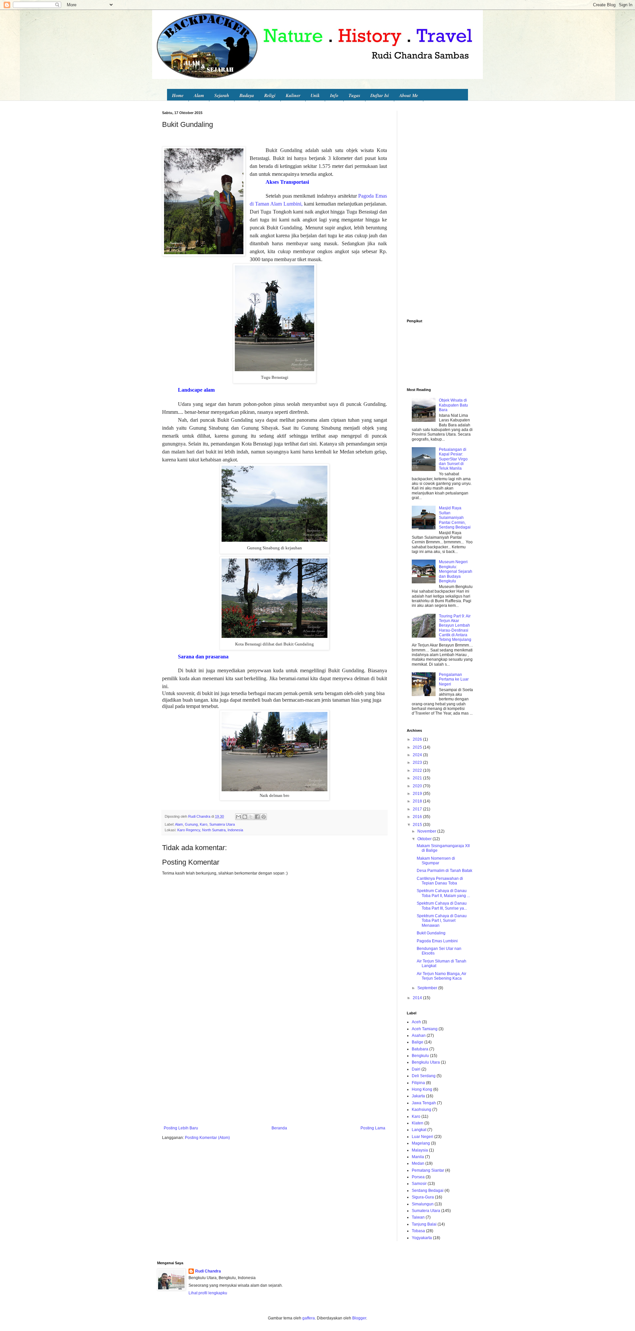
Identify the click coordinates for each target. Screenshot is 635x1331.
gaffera (308, 1318)
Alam (199, 95)
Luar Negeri (422, 1136)
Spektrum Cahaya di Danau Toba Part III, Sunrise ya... (442, 905)
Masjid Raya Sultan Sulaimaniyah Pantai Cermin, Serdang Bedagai (455, 517)
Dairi (416, 1069)
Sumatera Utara (222, 824)
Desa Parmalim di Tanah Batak (444, 870)
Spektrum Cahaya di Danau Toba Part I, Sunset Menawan (442, 921)
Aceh (416, 1022)
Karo (203, 824)
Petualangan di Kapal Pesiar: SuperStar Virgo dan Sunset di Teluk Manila (453, 459)
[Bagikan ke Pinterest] (263, 816)
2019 (418, 793)
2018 (418, 801)
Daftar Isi (379, 95)
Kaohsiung (421, 1109)
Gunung (191, 824)
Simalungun (423, 1204)
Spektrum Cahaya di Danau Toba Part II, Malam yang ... (443, 893)
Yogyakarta (422, 1237)
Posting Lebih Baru (181, 1128)
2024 (418, 755)
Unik (315, 95)
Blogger (359, 1318)
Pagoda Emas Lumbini (437, 941)
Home (178, 95)
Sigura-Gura (423, 1197)
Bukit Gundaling (431, 933)
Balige (417, 1042)
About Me (408, 95)
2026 (418, 739)
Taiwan (418, 1217)
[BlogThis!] (244, 816)
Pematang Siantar (428, 1170)
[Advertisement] (274, 1071)
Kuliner (293, 95)
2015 (418, 824)
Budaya (246, 95)
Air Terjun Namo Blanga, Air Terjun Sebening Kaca (441, 976)
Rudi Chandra (208, 1271)
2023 (418, 762)
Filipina (418, 1082)
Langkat (419, 1129)
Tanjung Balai (424, 1224)
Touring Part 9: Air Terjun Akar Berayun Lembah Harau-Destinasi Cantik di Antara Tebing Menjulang (455, 628)
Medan (418, 1163)
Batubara (420, 1049)
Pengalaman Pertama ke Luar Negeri (454, 679)
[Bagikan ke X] (251, 816)
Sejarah (221, 95)
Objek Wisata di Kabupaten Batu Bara (453, 405)
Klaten (417, 1123)
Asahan (419, 1035)
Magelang (421, 1143)
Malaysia (420, 1150)
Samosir (419, 1183)
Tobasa (418, 1231)
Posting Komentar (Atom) (207, 1137)
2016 (418, 816)
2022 (418, 770)
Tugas (354, 95)
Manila (418, 1157)
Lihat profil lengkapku (208, 1293)
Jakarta (418, 1096)
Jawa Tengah (424, 1103)
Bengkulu (420, 1055)
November (427, 831)
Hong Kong (422, 1089)
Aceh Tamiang (425, 1029)
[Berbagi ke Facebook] (257, 816)
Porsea (418, 1177)
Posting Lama (372, 1128)
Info (334, 95)
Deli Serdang (424, 1076)
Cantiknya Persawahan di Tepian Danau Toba (440, 880)
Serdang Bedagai (428, 1190)
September (427, 988)
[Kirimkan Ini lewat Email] (238, 816)
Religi (269, 95)
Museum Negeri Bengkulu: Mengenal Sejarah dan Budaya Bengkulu (455, 571)
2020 (418, 786)
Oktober (425, 839)
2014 (418, 998)
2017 (418, 809)
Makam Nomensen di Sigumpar (436, 860)
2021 (418, 778)
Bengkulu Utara (426, 1062)
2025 (418, 747)
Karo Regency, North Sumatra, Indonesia (210, 830)
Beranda (279, 1128)
